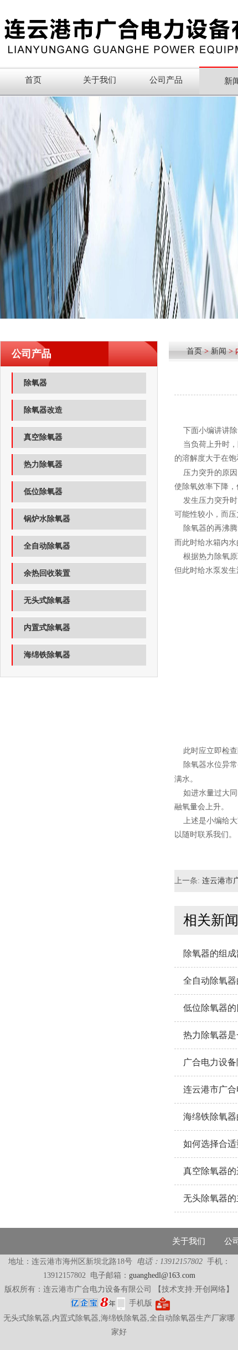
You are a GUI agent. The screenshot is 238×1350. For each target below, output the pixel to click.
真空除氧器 (43, 437)
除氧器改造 (43, 410)
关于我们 (99, 79)
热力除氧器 (43, 464)
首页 (33, 79)
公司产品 (166, 79)
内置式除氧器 (47, 627)
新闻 (218, 351)
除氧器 (35, 383)
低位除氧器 (43, 491)
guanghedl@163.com (162, 1275)
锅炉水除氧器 (47, 519)
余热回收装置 (47, 573)
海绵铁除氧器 (47, 655)
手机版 (140, 1303)
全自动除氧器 (47, 546)
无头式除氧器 (47, 600)
